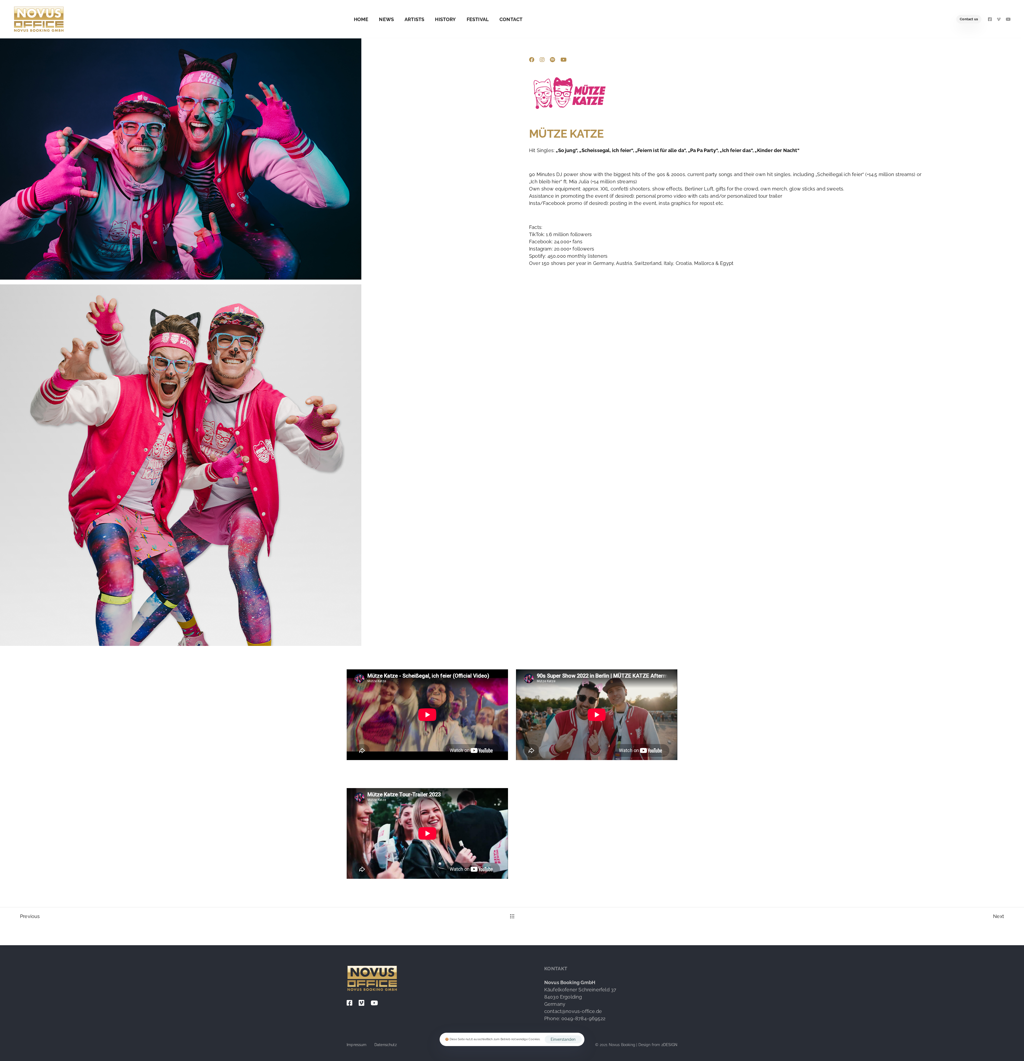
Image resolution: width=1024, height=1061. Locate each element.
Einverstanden (563, 1039)
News (386, 19)
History (445, 19)
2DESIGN (669, 1045)
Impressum (357, 1045)
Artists (414, 19)
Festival (478, 19)
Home (361, 19)
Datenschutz (385, 1045)
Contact (510, 19)
